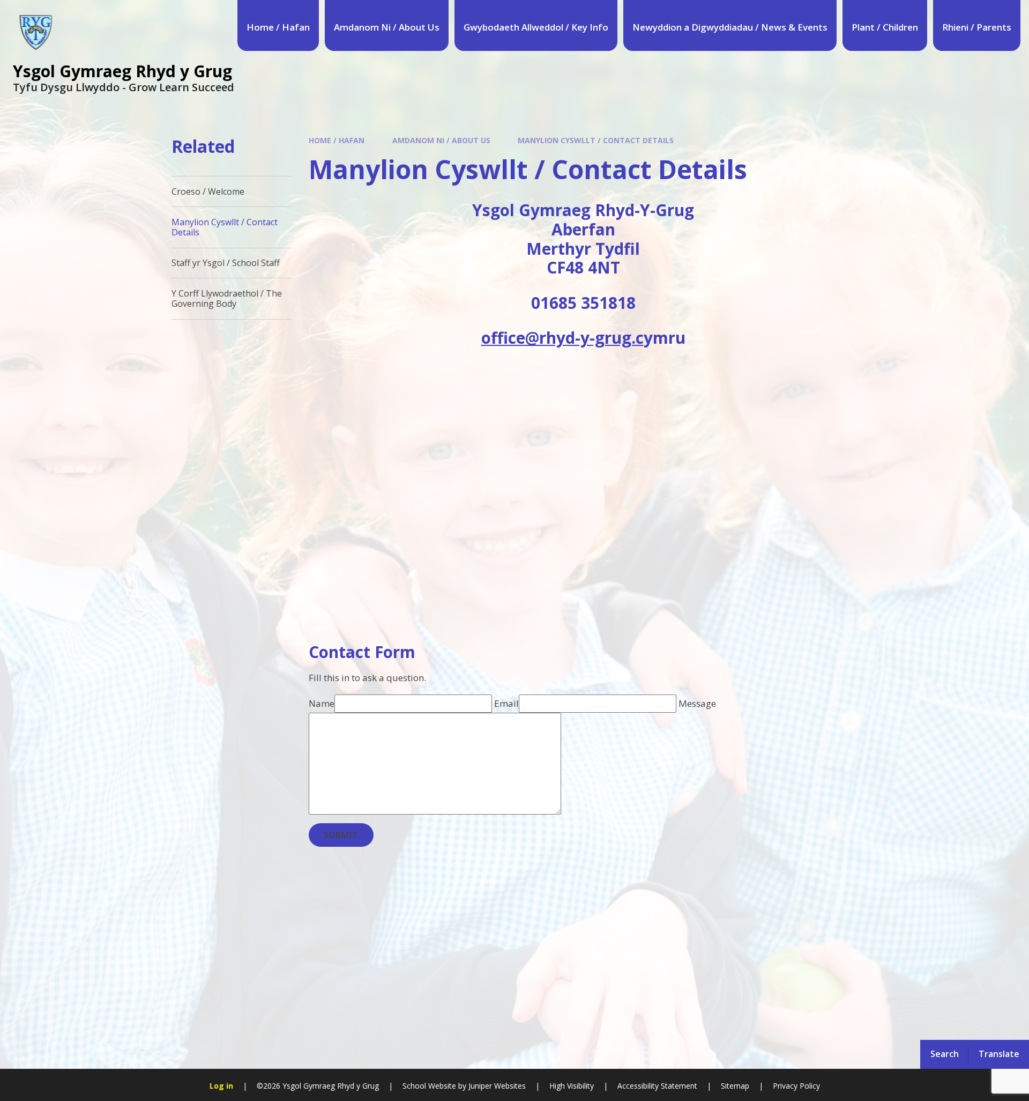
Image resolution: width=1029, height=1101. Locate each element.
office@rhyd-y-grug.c (562, 338)
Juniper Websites (496, 1086)
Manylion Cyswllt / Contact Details (596, 140)
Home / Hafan (336, 140)
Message (697, 703)
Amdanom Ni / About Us (441, 140)
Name (321, 703)
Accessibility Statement (657, 1086)
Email (506, 703)
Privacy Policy (796, 1086)
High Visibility (571, 1086)
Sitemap (735, 1086)
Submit (341, 835)
